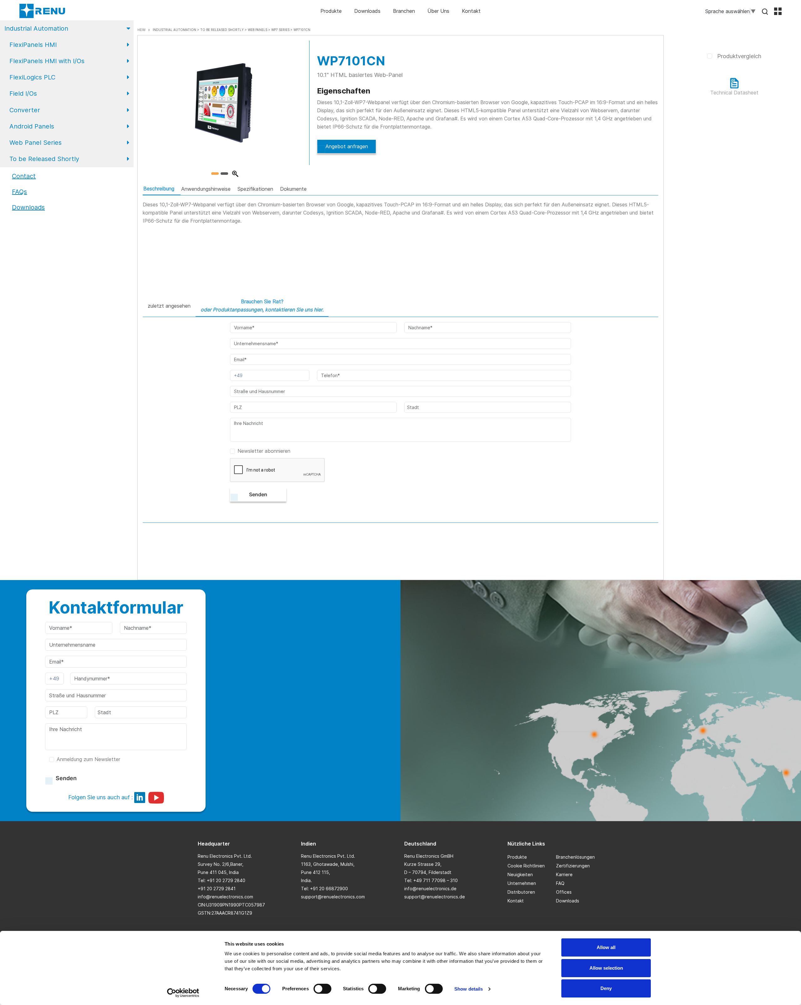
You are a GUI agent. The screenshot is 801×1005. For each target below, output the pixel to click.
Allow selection (606, 968)
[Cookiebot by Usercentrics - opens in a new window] (183, 992)
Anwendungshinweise (206, 189)
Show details (468, 989)
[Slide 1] (215, 173)
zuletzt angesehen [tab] (169, 306)
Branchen (404, 11)
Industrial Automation (36, 28)
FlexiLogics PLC (32, 77)
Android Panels (31, 126)
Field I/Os (23, 93)
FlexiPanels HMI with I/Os (46, 61)
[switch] (322, 989)
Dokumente (293, 189)
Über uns (438, 11)
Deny (606, 988)
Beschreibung (158, 188)
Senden (258, 494)
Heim (141, 30)
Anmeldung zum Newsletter (88, 759)
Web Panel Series (35, 142)
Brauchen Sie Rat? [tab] (262, 305)
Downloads (367, 11)
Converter (24, 110)
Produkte (331, 11)
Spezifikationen (255, 189)
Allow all (606, 947)
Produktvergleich (739, 56)
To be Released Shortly (44, 159)
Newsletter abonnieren (263, 451)
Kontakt (471, 11)
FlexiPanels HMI (33, 44)
